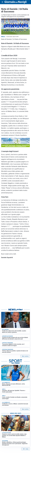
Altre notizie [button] (25, 356)
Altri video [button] (26, 449)
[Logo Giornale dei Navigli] (15, 2)
